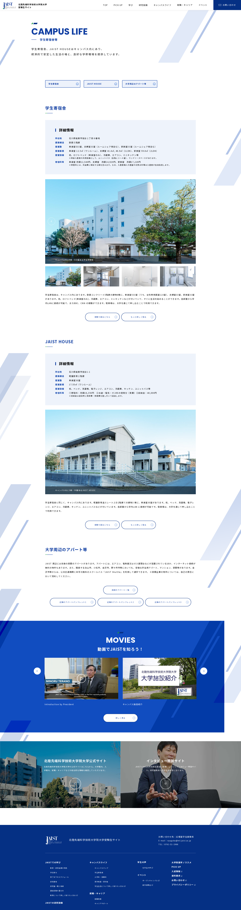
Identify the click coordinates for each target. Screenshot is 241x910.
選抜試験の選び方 (57, 891)
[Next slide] (203, 671)
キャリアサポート (101, 903)
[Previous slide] (37, 671)
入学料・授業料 (101, 877)
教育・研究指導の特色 (58, 868)
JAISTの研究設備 (54, 902)
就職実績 (98, 899)
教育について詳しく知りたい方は (63, 895)
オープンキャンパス (150, 880)
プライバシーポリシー (183, 884)
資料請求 (176, 875)
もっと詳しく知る (138, 317)
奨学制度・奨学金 (101, 882)
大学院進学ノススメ (181, 862)
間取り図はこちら (102, 317)
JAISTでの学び (53, 862)
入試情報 (176, 871)
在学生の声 (146, 868)
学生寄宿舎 (53, 83)
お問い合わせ (178, 880)
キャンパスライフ (98, 862)
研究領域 (53, 882)
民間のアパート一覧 (120, 590)
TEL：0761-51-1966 (168, 844)
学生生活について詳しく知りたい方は (109, 886)
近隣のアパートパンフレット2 (120, 602)
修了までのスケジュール (59, 877)
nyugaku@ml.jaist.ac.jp (179, 840)
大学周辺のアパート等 (135, 83)
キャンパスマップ (101, 868)
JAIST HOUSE (94, 83)
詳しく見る (120, 718)
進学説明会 (146, 885)
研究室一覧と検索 (57, 886)
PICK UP (176, 866)
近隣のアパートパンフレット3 (168, 602)
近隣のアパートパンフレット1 (72, 602)
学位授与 (53, 872)
